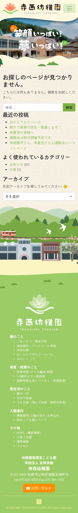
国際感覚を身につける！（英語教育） (42, 380)
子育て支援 (24, 437)
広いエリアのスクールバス (35, 354)
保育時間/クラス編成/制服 (35, 372)
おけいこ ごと (26, 359)
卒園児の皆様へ (22, 132)
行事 (13, 169)
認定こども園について (32, 419)
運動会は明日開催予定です (30, 137)
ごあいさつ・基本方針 (32, 341)
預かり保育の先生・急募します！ (36, 127)
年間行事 (23, 350)
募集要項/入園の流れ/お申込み (38, 415)
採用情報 (23, 441)
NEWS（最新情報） (30, 432)
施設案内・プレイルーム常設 (36, 346)
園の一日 (23, 393)
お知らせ (16, 164)
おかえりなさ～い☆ (25, 122)
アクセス (23, 446)
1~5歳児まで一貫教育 (31, 376)
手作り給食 (24, 398)
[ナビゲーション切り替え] (69, 8)
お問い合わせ (41, 488)
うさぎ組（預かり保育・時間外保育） (42, 402)
